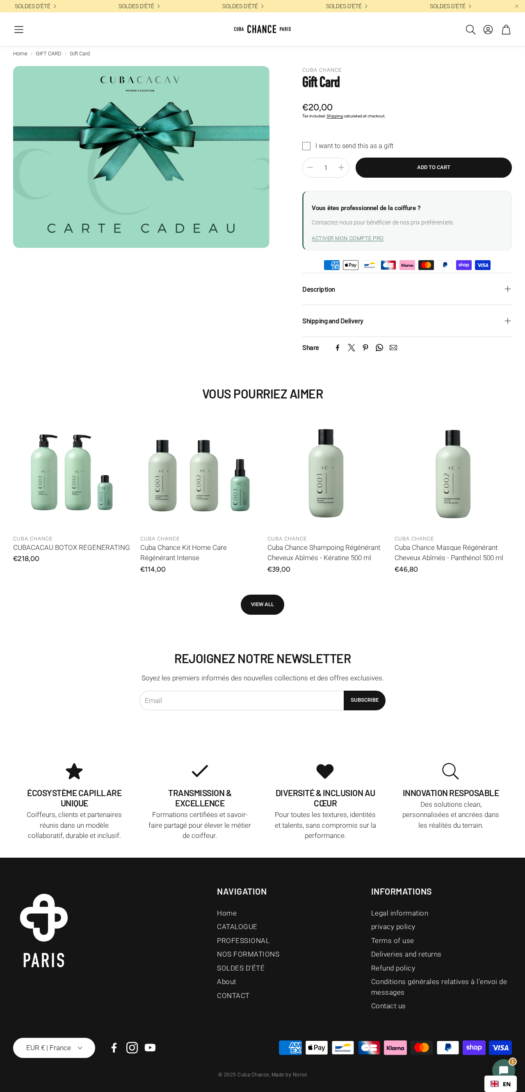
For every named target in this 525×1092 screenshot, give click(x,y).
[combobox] (500, 1084)
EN (507, 1084)
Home (20, 53)
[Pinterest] (365, 347)
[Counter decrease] (310, 167)
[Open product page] (71, 472)
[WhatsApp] (379, 347)
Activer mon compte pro (347, 238)
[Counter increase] (341, 167)
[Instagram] (132, 1047)
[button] (19, 29)
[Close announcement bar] (517, 6)
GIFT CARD (49, 53)
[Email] (393, 347)
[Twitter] (351, 347)
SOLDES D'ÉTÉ (32, 6)
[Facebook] (337, 347)
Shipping (334, 116)
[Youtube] (150, 1047)
